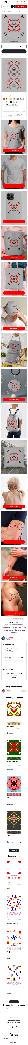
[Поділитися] (20, 46)
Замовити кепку (14, 328)
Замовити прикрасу (14, 399)
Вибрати (21, 650)
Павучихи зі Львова (13, 882)
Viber (20, 673)
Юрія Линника (19, 1039)
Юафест (9, 952)
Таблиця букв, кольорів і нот (19, 115)
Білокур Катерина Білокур (12, 762)
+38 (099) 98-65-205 (11, 673)
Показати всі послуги (14, 662)
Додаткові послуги (14, 54)
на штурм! (15, 1008)
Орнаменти (9, 11)
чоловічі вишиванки (14, 1013)
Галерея (23, 691)
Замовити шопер (14, 292)
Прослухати (9, 115)
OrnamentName (21, 1038)
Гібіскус (9, 798)
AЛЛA (9, 835)
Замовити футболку (14, 150)
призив (23, 1008)
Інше (14, 11)
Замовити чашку (14, 257)
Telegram (14, 677)
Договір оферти (14, 1017)
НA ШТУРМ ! (18, 11)
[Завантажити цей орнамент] (20, 733)
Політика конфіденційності (14, 1020)
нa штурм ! (7, 1008)
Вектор (9, 917)
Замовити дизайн (14, 506)
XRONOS (11, 637)
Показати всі (14, 850)
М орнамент (10, 726)
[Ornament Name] (5, 1)
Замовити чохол (14, 221)
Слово (6, 624)
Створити (22, 6)
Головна (3, 11)
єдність (9, 987)
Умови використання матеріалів (14, 1022)
